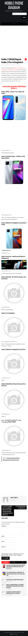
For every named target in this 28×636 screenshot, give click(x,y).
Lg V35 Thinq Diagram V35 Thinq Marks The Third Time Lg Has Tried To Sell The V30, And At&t (15, 574)
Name (3, 536)
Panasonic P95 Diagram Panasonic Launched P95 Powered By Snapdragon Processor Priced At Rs (15, 567)
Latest (14, 562)
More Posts (12, 500)
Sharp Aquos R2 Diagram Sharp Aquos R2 (15, 579)
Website (3, 546)
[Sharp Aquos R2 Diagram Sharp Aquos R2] (4, 580)
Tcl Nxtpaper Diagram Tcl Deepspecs (21, 507)
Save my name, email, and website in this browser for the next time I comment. (12, 554)
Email (3, 541)
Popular (5, 562)
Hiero (11, 634)
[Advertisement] (14, 42)
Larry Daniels (17, 64)
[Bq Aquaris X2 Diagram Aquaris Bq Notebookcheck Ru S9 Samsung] (4, 593)
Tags (22, 562)
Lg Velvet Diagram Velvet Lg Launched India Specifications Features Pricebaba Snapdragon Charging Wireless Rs (7, 511)
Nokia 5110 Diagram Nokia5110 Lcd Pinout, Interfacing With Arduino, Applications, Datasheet (15, 586)
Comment (4, 526)
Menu (14, 24)
